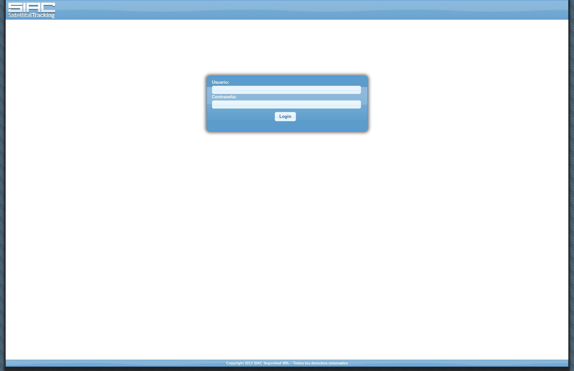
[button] (285, 116)
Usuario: (220, 82)
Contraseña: (224, 96)
